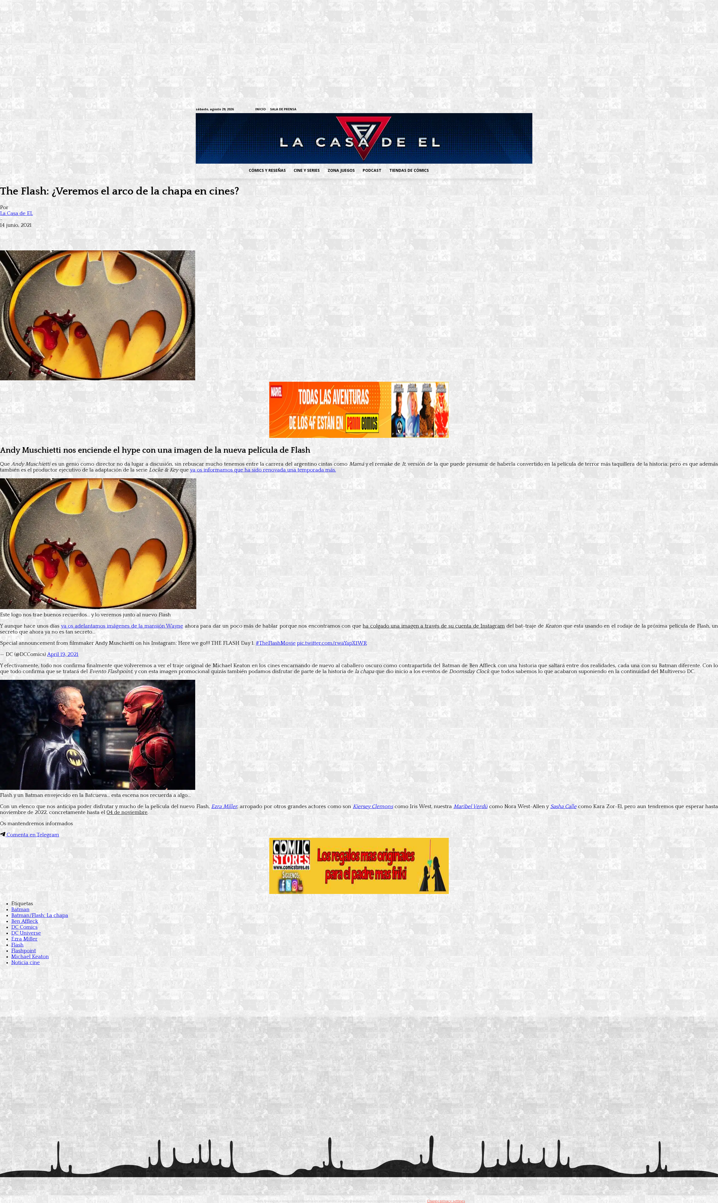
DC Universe (26, 933)
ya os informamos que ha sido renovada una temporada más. (263, 470)
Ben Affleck (24, 921)
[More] (110, 234)
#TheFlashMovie (276, 643)
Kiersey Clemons (373, 806)
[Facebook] (467, 110)
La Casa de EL (16, 213)
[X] (511, 110)
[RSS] (484, 110)
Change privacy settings (446, 1201)
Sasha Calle (563, 806)
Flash (17, 945)
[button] (477, 170)
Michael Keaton (30, 957)
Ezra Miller (224, 806)
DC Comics (24, 927)
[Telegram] (502, 110)
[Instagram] (476, 110)
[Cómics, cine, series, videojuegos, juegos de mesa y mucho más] (330, 138)
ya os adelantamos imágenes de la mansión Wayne (122, 626)
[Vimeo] (453, 109)
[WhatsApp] (69, 234)
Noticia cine (25, 963)
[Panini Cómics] (359, 436)
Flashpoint (23, 951)
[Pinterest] (89, 234)
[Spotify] (493, 110)
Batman (20, 909)
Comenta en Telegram (32, 835)
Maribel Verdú (471, 806)
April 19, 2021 (63, 654)
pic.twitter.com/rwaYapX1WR (332, 643)
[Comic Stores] (359, 892)
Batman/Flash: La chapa (39, 915)
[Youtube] (519, 110)
